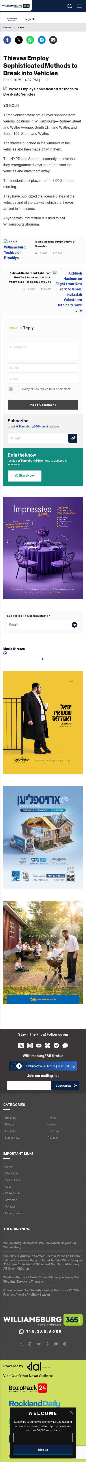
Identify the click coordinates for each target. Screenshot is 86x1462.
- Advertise (10, 1200)
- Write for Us (11, 1193)
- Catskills (9, 1131)
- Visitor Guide (12, 1180)
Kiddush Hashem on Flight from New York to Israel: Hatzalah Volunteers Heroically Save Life (30, 277)
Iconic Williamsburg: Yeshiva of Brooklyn (55, 243)
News (21, 27)
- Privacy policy (13, 1213)
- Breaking (9, 1118)
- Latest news (12, 1137)
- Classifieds (11, 1173)
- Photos (51, 1118)
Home (7, 27)
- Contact (9, 1206)
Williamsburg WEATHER (39, 17)
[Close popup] (71, 1412)
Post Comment (43, 404)
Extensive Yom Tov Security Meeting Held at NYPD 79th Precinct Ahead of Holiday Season (41, 1292)
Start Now (26, 475)
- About (7, 1186)
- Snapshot (53, 1131)
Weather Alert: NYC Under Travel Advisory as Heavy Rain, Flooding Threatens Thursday (42, 1279)
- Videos (51, 1124)
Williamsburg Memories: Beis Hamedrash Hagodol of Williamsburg (39, 1245)
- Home (8, 1166)
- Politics (9, 1124)
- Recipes (52, 1137)
